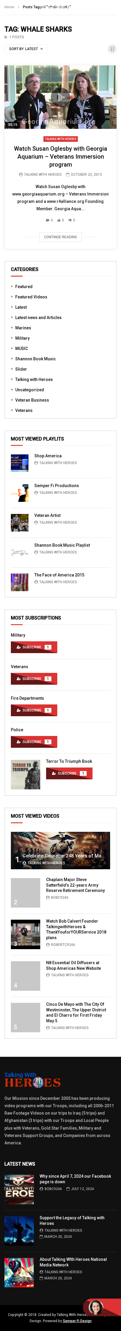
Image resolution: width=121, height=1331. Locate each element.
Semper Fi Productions (56, 485)
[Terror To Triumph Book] (25, 774)
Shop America (48, 455)
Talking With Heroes (43, 174)
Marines (23, 328)
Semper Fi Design (77, 1321)
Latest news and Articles (38, 317)
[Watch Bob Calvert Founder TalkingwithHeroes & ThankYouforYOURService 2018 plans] (25, 934)
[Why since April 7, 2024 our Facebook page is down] (19, 1189)
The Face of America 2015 (59, 575)
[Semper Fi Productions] (19, 493)
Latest (21, 307)
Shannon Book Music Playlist (62, 545)
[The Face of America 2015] (19, 582)
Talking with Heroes (60, 139)
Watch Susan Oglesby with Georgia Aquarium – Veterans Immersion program (60, 156)
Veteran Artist (47, 515)
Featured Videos (31, 297)
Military (22, 338)
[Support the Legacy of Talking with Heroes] (19, 1231)
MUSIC (21, 348)
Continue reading (60, 237)
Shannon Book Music (35, 358)
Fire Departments (27, 698)
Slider (21, 369)
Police (17, 729)
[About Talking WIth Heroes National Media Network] (19, 1272)
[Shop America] (19, 463)
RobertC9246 (63, 945)
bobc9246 (59, 897)
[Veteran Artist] (19, 523)
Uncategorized (29, 389)
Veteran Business (32, 400)
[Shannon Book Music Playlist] (19, 552)
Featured (24, 286)
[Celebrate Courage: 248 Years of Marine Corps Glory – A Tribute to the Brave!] (60, 850)
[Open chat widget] (102, 1307)
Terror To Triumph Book (69, 761)
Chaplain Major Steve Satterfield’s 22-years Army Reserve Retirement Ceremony (75, 885)
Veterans (24, 410)
